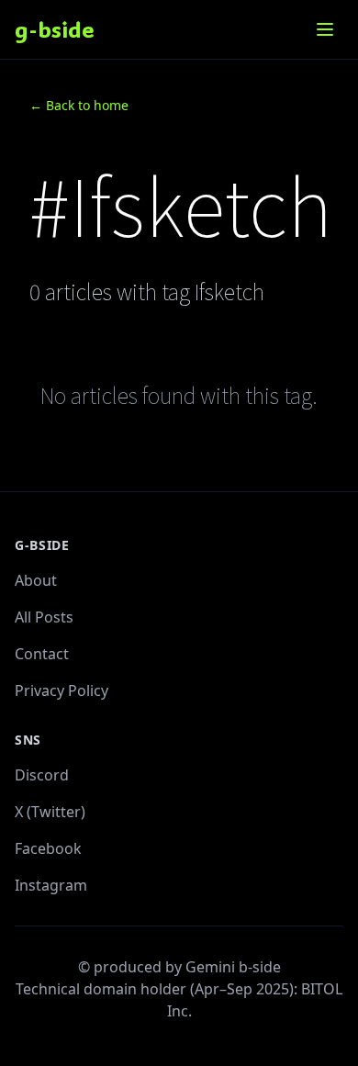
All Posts (44, 617)
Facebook (48, 848)
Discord (42, 775)
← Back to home (79, 105)
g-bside (55, 29)
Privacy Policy (61, 690)
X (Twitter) (50, 812)
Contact (42, 654)
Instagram (51, 885)
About (36, 580)
